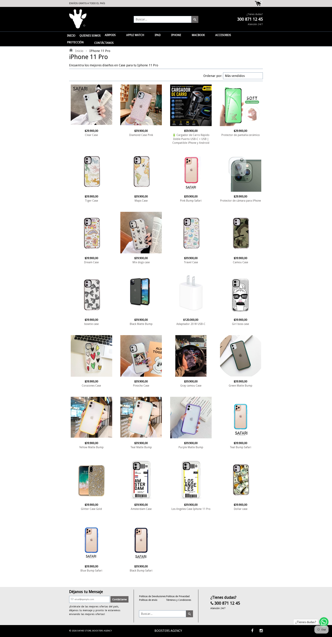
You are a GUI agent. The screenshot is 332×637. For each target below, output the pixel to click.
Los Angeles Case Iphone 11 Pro (190, 509)
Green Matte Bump (240, 385)
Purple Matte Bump (190, 447)
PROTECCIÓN (75, 42)
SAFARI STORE (84, 630)
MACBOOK (198, 35)
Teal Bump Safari (240, 447)
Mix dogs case (141, 262)
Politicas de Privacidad (178, 596)
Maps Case (141, 200)
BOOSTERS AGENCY (168, 630)
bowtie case (91, 324)
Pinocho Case (141, 385)
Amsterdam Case (141, 509)
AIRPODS (110, 35)
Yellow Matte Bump (91, 447)
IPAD (158, 35)
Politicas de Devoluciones (152, 596)
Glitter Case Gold (91, 509)
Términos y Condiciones (178, 600)
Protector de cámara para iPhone (240, 200)
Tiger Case (91, 200)
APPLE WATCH (135, 35)
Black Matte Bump (141, 324)
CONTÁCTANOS (104, 43)
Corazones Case (91, 385)
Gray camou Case (190, 385)
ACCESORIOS (223, 35)
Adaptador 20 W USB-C (190, 324)
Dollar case (240, 509)
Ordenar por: (212, 76)
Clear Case (91, 135)
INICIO (71, 35)
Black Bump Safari (141, 570)
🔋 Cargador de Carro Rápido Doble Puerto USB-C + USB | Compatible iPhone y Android (190, 138)
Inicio (78, 51)
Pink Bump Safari (191, 200)
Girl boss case (240, 324)
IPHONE (176, 35)
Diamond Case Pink (141, 135)
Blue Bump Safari (91, 570)
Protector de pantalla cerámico (240, 135)
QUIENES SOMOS (90, 35)
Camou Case (240, 262)
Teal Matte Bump (141, 447)
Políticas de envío (148, 600)
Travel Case (191, 262)
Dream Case (91, 262)
